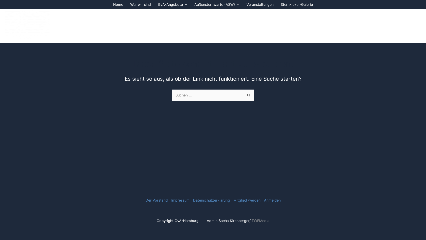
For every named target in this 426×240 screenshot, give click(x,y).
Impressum (180, 200)
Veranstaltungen (260, 4)
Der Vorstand (157, 200)
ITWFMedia (260, 220)
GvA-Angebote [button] (170, 4)
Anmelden (272, 200)
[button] (185, 4)
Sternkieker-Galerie (297, 4)
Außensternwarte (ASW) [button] (214, 4)
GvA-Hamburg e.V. (80, 26)
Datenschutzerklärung (211, 200)
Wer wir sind (140, 4)
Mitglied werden (246, 200)
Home (118, 4)
